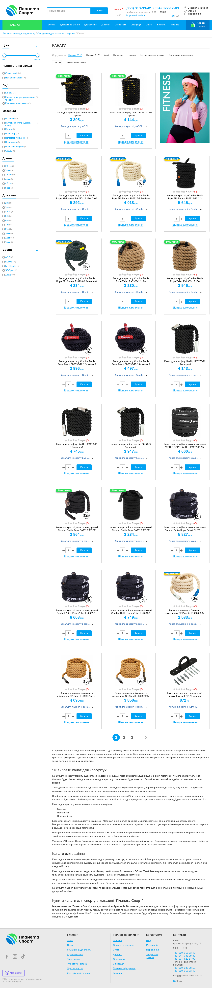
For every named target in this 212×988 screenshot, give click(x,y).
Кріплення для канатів (16, 103)
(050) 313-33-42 (138, 8)
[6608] (37, 55)
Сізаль (8, 151)
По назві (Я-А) (93, 55)
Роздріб (117, 9)
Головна (51, 25)
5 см (7, 188)
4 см (7, 179)
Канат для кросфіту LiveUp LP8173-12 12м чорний (185, 363)
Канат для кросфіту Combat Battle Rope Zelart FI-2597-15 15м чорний (131, 363)
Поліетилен (11, 142)
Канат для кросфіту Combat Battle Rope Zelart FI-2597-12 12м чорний (77, 363)
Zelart (8, 275)
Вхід (148, 940)
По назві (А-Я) (75, 55)
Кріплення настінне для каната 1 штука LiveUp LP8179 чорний (185, 694)
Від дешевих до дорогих (152, 55)
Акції (106, 55)
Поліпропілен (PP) (14, 147)
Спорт (70, 945)
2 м (7, 203)
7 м (7, 225)
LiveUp (8, 262)
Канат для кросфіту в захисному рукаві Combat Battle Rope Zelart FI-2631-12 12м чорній (185, 529)
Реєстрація (152, 945)
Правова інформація (124, 968)
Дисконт (106, 25)
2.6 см (8, 166)
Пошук (99, 10)
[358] (4, 55)
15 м (7, 242)
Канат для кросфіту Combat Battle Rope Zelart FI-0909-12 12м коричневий (130, 280)
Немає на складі (13, 78)
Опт (119, 15)
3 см (7, 170)
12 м (7, 238)
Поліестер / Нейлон (15, 138)
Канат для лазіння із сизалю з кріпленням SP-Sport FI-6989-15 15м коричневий (77, 694)
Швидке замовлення (76, 141)
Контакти (161, 25)
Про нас (175, 25)
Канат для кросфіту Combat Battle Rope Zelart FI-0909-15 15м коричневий (185, 280)
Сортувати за (59, 55)
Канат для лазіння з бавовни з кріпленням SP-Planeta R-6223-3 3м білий (185, 612)
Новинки (132, 55)
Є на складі (11, 73)
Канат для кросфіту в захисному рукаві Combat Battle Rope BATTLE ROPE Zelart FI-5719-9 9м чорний (131, 529)
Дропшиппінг (90, 25)
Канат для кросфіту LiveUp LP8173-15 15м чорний (76, 445)
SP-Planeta (10, 266)
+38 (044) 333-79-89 (184, 955)
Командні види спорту (24, 33)
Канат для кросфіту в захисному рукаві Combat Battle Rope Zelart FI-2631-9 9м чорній (131, 612)
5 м (7, 216)
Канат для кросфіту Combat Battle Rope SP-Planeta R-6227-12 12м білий (76, 197)
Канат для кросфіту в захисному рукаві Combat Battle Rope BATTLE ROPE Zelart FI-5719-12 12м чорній (77, 529)
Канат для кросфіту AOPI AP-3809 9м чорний (76, 114)
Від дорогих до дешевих (181, 55)
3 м (7, 207)
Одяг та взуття (75, 968)
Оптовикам (120, 25)
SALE (70, 940)
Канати (8, 93)
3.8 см (8, 175)
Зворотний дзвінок (135, 15)
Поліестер (10, 133)
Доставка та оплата (70, 25)
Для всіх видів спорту (78, 973)
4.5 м (7, 212)
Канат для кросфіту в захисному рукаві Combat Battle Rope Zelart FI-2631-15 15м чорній (77, 612)
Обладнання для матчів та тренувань (56, 33)
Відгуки (83, 109)
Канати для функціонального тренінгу (19, 98)
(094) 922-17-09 (166, 8)
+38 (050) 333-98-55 (184, 968)
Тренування (73, 959)
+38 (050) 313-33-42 (184, 952)
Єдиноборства (75, 954)
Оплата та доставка (123, 945)
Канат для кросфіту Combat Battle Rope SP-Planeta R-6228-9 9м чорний (76, 280)
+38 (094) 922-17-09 (184, 958)
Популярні (118, 55)
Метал (8, 129)
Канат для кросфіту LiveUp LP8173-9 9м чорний (131, 445)
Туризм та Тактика (77, 963)
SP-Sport (9, 270)
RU (172, 16)
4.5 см (8, 183)
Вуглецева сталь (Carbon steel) (17, 124)
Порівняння (152, 949)
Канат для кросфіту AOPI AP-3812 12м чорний (131, 114)
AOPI (8, 257)
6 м (7, 220)
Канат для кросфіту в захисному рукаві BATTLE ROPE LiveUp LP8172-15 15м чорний (185, 446)
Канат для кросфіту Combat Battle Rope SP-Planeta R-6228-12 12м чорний (185, 197)
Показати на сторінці (76, 62)
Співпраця (136, 25)
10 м (7, 233)
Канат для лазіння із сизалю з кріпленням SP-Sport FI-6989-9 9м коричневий (130, 694)
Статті (149, 25)
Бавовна (9, 118)
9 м (7, 229)
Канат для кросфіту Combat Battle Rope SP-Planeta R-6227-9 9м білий (130, 197)
